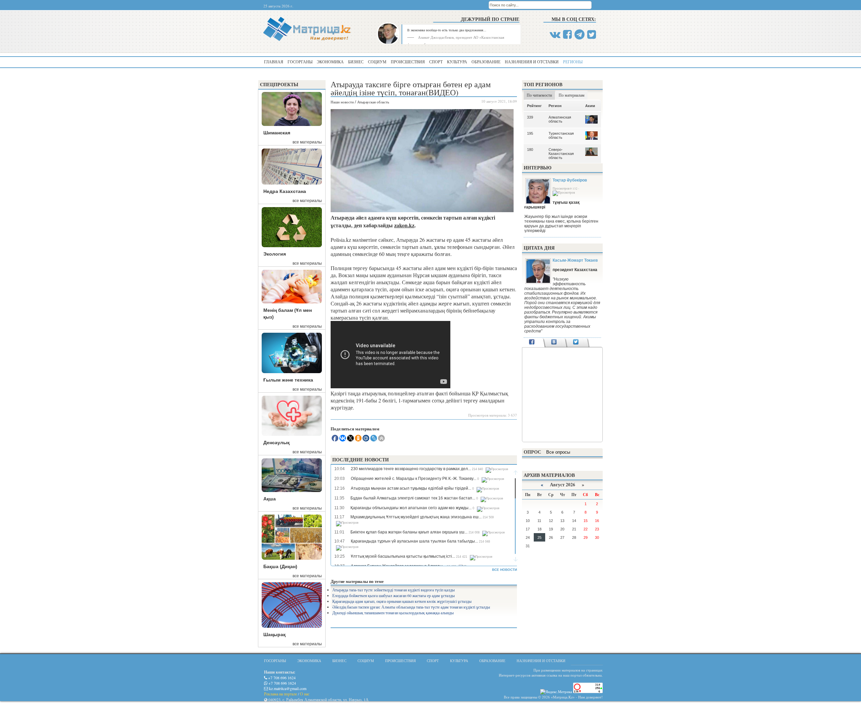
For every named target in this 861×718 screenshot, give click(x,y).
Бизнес (356, 61)
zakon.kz (404, 225)
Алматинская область (560, 119)
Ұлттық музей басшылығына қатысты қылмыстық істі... (403, 556)
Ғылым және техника (288, 380)
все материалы (307, 142)
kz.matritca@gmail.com (287, 688)
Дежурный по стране (490, 19)
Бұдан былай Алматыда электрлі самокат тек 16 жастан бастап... (412, 498)
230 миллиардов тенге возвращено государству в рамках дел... (411, 468)
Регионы (573, 61)
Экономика (330, 61)
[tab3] (576, 342)
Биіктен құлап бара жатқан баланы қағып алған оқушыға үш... (408, 532)
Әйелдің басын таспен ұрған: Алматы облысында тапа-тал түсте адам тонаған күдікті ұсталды (411, 607)
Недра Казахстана (284, 191)
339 (530, 117)
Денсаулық (276, 442)
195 (530, 133)
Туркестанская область (561, 135)
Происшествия (408, 61)
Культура (457, 61)
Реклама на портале (280, 693)
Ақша (269, 498)
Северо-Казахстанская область (561, 154)
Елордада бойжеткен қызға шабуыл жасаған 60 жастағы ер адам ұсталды (393, 595)
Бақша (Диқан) (280, 566)
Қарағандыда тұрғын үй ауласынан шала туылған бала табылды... (414, 541)
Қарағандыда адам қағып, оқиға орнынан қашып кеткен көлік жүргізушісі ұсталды (402, 601)
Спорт (436, 61)
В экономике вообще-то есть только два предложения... (446, 30)
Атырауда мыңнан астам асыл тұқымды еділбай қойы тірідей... (411, 488)
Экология (274, 254)
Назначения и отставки (532, 61)
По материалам (572, 95)
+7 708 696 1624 (281, 677)
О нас (304, 693)
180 (530, 150)
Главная (273, 61)
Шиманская (276, 132)
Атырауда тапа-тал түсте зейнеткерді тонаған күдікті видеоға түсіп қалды (393, 589)
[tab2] (554, 342)
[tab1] (532, 342)
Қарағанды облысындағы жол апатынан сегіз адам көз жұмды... (411, 507)
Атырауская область (373, 101)
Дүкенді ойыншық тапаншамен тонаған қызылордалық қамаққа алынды (393, 612)
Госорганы (300, 61)
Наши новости (342, 101)
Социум (377, 61)
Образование (486, 61)
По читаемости (539, 95)
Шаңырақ (274, 634)
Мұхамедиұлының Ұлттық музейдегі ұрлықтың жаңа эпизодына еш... (416, 517)
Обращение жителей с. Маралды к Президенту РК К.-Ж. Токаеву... (413, 478)
